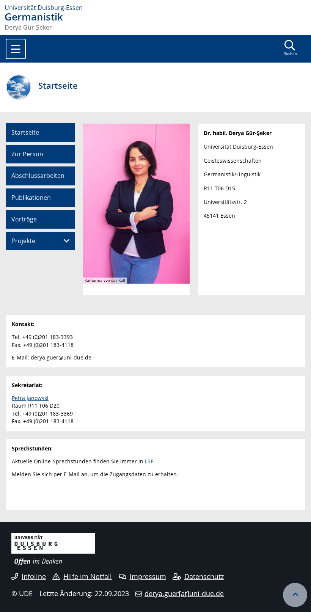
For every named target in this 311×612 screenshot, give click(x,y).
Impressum (148, 576)
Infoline (34, 576)
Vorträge (24, 219)
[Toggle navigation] (16, 49)
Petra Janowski (30, 398)
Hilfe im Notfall (87, 576)
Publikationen (31, 197)
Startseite (25, 132)
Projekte (23, 241)
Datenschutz (204, 576)
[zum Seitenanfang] (295, 595)
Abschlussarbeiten (37, 175)
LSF (149, 461)
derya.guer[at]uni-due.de (184, 593)
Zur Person (27, 154)
